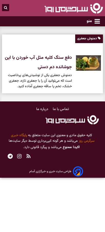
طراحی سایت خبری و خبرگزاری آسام (50, 171)
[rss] (28, 157)
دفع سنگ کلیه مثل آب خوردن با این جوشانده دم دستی (38, 62)
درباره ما (42, 109)
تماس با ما (61, 109)
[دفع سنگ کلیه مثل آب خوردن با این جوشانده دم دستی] (86, 63)
